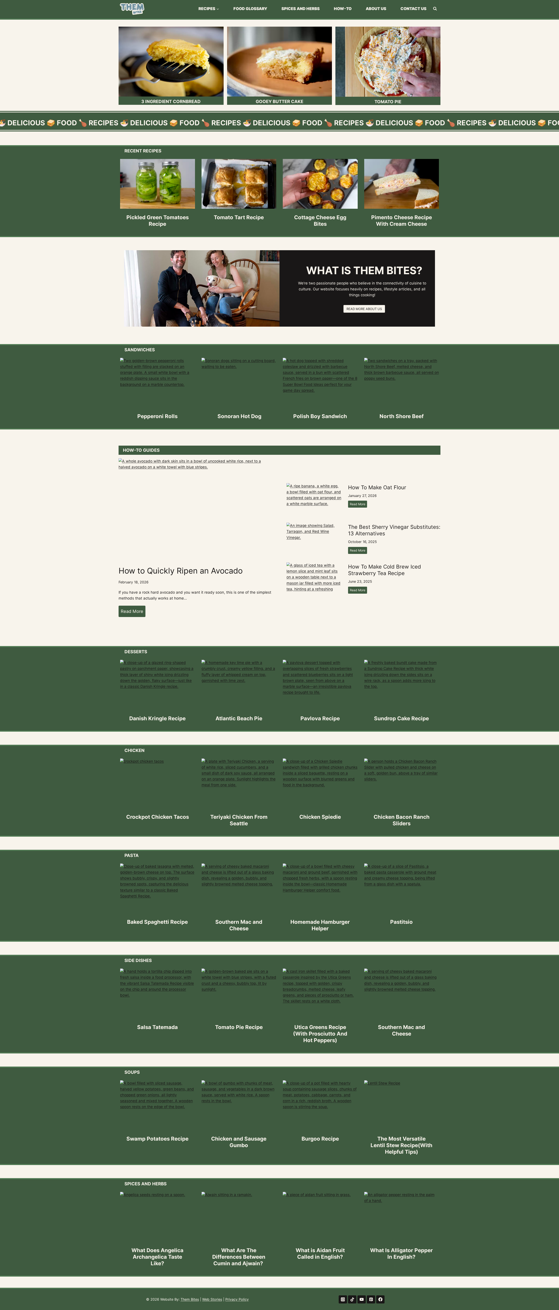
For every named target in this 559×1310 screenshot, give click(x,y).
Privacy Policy (237, 1299)
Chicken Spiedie (320, 817)
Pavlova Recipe (320, 718)
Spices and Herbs (300, 8)
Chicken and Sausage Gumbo (238, 1142)
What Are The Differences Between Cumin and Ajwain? (238, 1257)
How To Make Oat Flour (377, 487)
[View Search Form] (435, 9)
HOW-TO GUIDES (141, 450)
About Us (376, 8)
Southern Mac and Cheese (238, 925)
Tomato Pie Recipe (239, 1027)
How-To (343, 8)
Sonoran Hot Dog (238, 416)
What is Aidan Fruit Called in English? (320, 1253)
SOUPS (132, 1072)
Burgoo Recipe (320, 1139)
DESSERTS (135, 651)
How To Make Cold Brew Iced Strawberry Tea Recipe (384, 570)
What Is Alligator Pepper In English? (401, 1253)
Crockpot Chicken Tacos (157, 817)
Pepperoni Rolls (157, 416)
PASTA (131, 855)
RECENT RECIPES (142, 150)
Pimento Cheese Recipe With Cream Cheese (401, 220)
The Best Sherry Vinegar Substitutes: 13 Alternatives (394, 530)
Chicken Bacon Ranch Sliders (402, 820)
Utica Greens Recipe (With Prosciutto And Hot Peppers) (320, 1033)
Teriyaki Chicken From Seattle (238, 820)
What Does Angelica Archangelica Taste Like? (157, 1257)
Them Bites (190, 1299)
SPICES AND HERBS (145, 1183)
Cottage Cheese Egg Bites (320, 220)
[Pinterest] (371, 1299)
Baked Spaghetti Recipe (157, 922)
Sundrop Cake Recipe (401, 718)
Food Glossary (250, 8)
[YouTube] (361, 1299)
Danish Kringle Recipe (157, 718)
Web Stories (212, 1299)
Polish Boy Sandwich (320, 416)
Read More (133, 612)
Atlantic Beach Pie (239, 718)
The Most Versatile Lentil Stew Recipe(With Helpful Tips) (401, 1145)
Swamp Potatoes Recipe (157, 1139)
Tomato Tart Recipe (239, 217)
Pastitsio (401, 922)
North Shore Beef (402, 416)
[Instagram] (343, 1299)
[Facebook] (380, 1299)
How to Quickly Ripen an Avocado (181, 570)
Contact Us (413, 8)
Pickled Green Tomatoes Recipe (157, 220)
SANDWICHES (139, 349)
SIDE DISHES (138, 960)
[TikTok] (352, 1299)
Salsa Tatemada (157, 1027)
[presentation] (157, 184)
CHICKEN (134, 750)
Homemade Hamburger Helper (320, 925)
